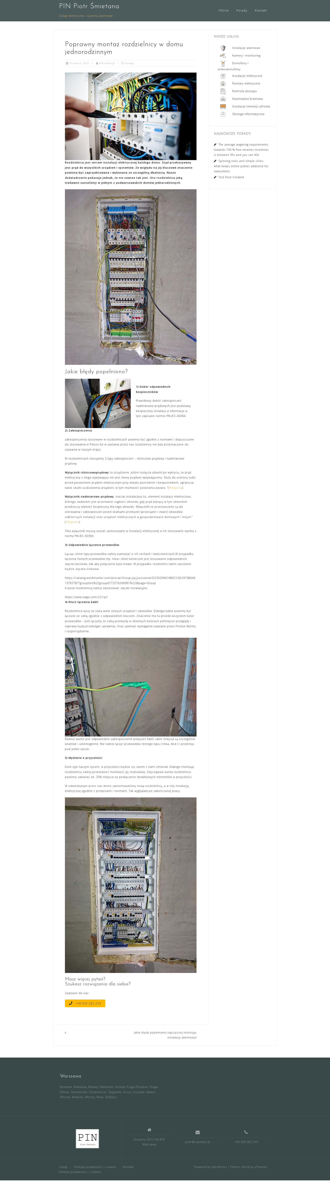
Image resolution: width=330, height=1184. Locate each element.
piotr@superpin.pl (197, 1142)
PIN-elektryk (107, 63)
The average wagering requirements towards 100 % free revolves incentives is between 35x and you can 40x (241, 150)
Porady (241, 10)
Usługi (63, 1167)
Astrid (245, 1167)
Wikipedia (175, 488)
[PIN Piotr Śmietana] (87, 1138)
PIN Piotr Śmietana (89, 6)
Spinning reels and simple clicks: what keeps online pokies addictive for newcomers (241, 166)
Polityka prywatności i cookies (95, 1167)
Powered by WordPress (210, 1167)
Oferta (224, 10)
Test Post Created (231, 177)
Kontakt (261, 10)
